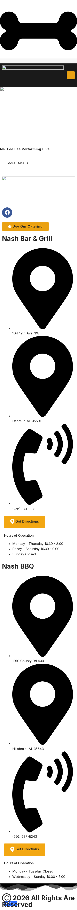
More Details (18, 163)
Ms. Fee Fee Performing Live (25, 149)
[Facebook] (7, 212)
